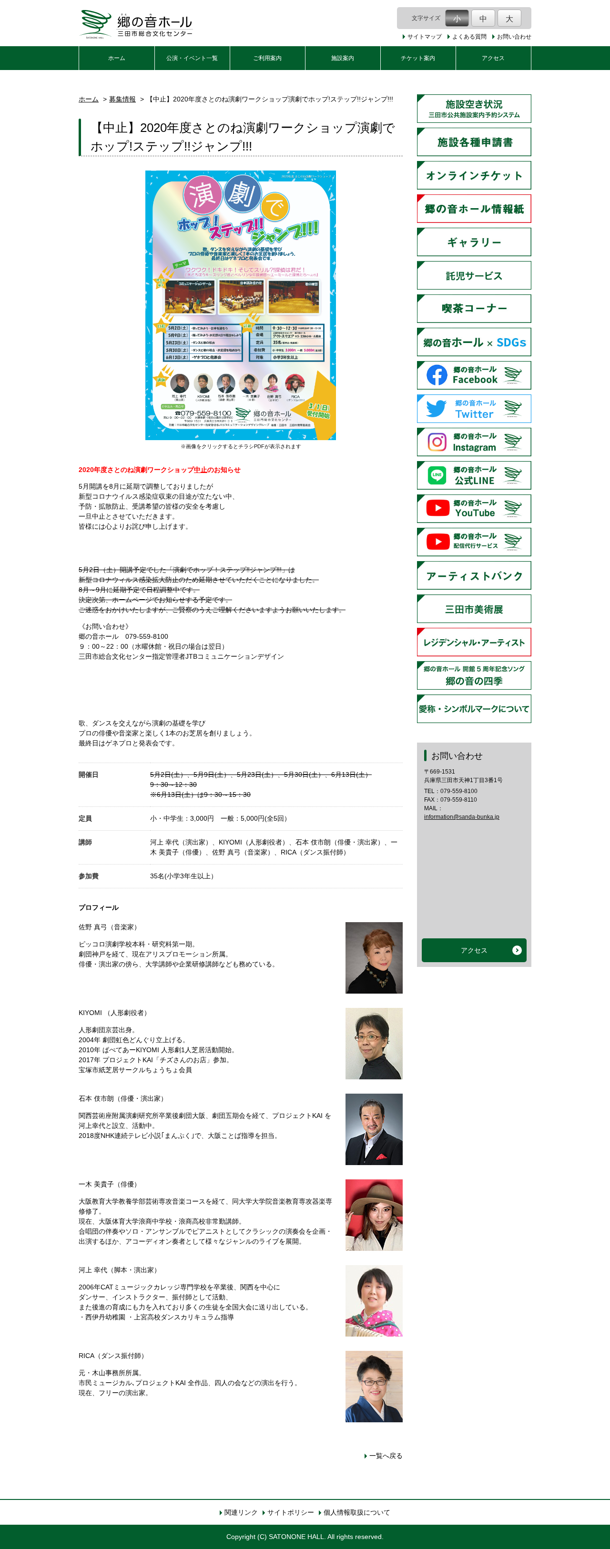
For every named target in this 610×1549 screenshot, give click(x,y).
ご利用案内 (267, 58)
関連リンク (241, 1512)
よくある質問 (469, 36)
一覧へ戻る (386, 1455)
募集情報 (122, 99)
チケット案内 (418, 58)
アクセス (493, 58)
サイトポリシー (290, 1512)
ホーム (116, 58)
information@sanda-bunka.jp (461, 817)
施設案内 (342, 58)
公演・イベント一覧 (192, 58)
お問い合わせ (514, 36)
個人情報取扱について (357, 1512)
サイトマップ (424, 36)
